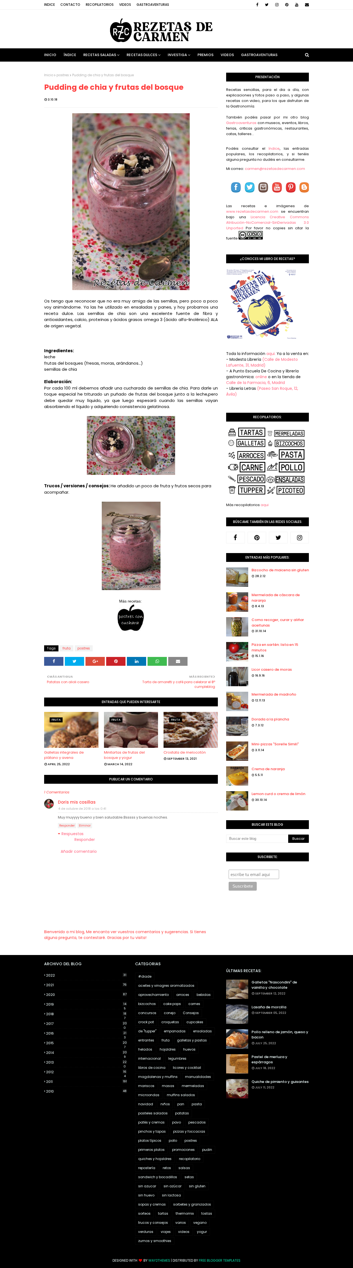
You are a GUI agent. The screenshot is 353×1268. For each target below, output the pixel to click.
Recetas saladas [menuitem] (99, 54)
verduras (145, 1231)
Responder (67, 826)
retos (167, 1168)
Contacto (70, 4)
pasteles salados (153, 1113)
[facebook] (257, 4)
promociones (183, 1149)
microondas (148, 1095)
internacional (149, 1058)
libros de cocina (151, 1067)
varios (180, 1222)
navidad (145, 1104)
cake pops (172, 1003)
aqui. (271, 353)
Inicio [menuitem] (50, 54)
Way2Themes (159, 1260)
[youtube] (296, 4)
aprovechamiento (153, 994)
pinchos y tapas (152, 1131)
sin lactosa (171, 1195)
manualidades (198, 1076)
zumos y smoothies (154, 1240)
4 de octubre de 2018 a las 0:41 (82, 808)
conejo (169, 1013)
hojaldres (168, 1049)
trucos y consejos (153, 1222)
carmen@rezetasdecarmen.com (274, 168)
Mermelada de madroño (274, 694)
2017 (86, 1024)
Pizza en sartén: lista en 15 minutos (275, 647)
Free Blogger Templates (219, 1260)
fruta (67, 648)
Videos (125, 4)
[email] (306, 4)
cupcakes (194, 1022)
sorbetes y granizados (192, 1204)
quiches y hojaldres (155, 1158)
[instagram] (276, 4)
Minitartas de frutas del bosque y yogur (124, 755)
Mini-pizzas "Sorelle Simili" (275, 744)
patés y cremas (151, 1122)
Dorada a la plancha (270, 719)
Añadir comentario (79, 851)
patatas (182, 1113)
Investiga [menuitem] (177, 54)
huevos (189, 1049)
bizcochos (147, 1003)
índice (274, 148)
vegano (200, 1222)
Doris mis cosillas (77, 802)
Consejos (191, 1013)
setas (189, 1177)
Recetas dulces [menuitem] (142, 54)
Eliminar (85, 826)
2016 (86, 1033)
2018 (86, 1014)
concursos (147, 1013)
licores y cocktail (187, 1067)
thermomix (185, 1213)
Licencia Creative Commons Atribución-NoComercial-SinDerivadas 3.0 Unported (267, 222)
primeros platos (151, 1149)
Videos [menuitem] (227, 54)
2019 (86, 1004)
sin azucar (147, 1186)
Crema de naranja (268, 769)
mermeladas (193, 1085)
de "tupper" (147, 1031)
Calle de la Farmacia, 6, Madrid (255, 382)
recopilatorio (189, 1158)
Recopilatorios (100, 4)
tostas (206, 1213)
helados (145, 1049)
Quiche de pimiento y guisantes (280, 1081)
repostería (146, 1168)
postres (63, 75)
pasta (197, 1104)
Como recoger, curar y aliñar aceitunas (278, 622)
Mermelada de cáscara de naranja (276, 597)
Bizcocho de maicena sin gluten (280, 570)
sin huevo (146, 1195)
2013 (86, 1062)
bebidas (204, 994)
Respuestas (72, 833)
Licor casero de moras (272, 669)
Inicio (48, 75)
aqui (265, 504)
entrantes (146, 1040)
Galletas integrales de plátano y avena (64, 755)
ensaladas (202, 1031)
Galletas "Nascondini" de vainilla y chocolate (274, 985)
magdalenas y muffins (158, 1076)
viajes (166, 1231)
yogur (202, 1231)
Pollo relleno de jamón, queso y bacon (280, 1034)
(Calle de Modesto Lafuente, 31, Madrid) (262, 362)
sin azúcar (172, 1186)
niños (165, 1104)
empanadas (175, 1031)
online (261, 377)
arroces (182, 994)
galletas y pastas (192, 1040)
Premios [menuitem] (205, 54)
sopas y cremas (152, 1204)
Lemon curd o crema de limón (278, 793)
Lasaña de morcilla (269, 1007)
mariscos (146, 1085)
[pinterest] (286, 4)
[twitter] (267, 4)
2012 (86, 1072)
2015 (86, 1043)
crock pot (146, 1022)
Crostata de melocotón (185, 752)
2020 (86, 994)
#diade (144, 976)
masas (168, 1085)
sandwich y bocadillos (157, 1177)
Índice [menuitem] (69, 54)
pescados (197, 1122)
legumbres (177, 1058)
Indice (49, 4)
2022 (86, 975)
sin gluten (197, 1186)
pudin (207, 1149)
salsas (184, 1168)
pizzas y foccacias (189, 1131)
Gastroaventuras (153, 4)
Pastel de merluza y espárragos (269, 1059)
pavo (176, 1122)
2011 (86, 1081)
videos (183, 1231)
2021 (86, 985)
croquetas (170, 1022)
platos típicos (149, 1140)
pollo (173, 1140)
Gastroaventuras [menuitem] (259, 54)
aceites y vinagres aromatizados (166, 985)
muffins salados (181, 1095)
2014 (86, 1053)
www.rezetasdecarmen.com (252, 211)
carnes (194, 1003)
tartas (163, 1213)
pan (180, 1104)
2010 (86, 1091)
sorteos (144, 1213)
